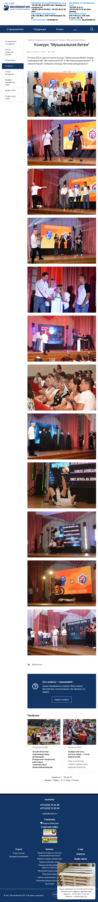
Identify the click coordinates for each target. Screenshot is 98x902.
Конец (76, 780)
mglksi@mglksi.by (49, 814)
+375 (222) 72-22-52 (49, 805)
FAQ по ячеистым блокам (9, 52)
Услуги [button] (59, 29)
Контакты (49, 799)
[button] (75, 29)
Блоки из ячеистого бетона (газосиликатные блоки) (50, 854)
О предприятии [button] (15, 29)
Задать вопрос (61, 699)
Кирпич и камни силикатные (49, 859)
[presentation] (29, 746)
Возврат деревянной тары (10, 82)
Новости (80, 854)
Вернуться (37, 664)
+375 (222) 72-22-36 (80, 894)
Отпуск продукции (9, 73)
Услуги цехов (19, 853)
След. (68, 780)
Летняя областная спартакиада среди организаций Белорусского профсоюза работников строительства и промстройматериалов (43, 759)
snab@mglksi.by (80, 896)
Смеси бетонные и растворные (49, 881)
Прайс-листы (80, 859)
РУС (6, 3)
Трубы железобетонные (49, 862)
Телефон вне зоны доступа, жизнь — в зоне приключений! (78, 754)
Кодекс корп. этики (10, 97)
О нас (80, 849)
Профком (9, 66)
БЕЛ (12, 3)
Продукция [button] (40, 29)
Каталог (49, 849)
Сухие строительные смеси (50, 877)
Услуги (18, 849)
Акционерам (10, 60)
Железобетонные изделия (49, 871)
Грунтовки (49, 884)
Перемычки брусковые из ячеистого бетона (50, 866)
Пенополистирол (49, 874)
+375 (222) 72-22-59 (49, 808)
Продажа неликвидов (18, 856)
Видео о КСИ (10, 90)
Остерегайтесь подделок (10, 42)
